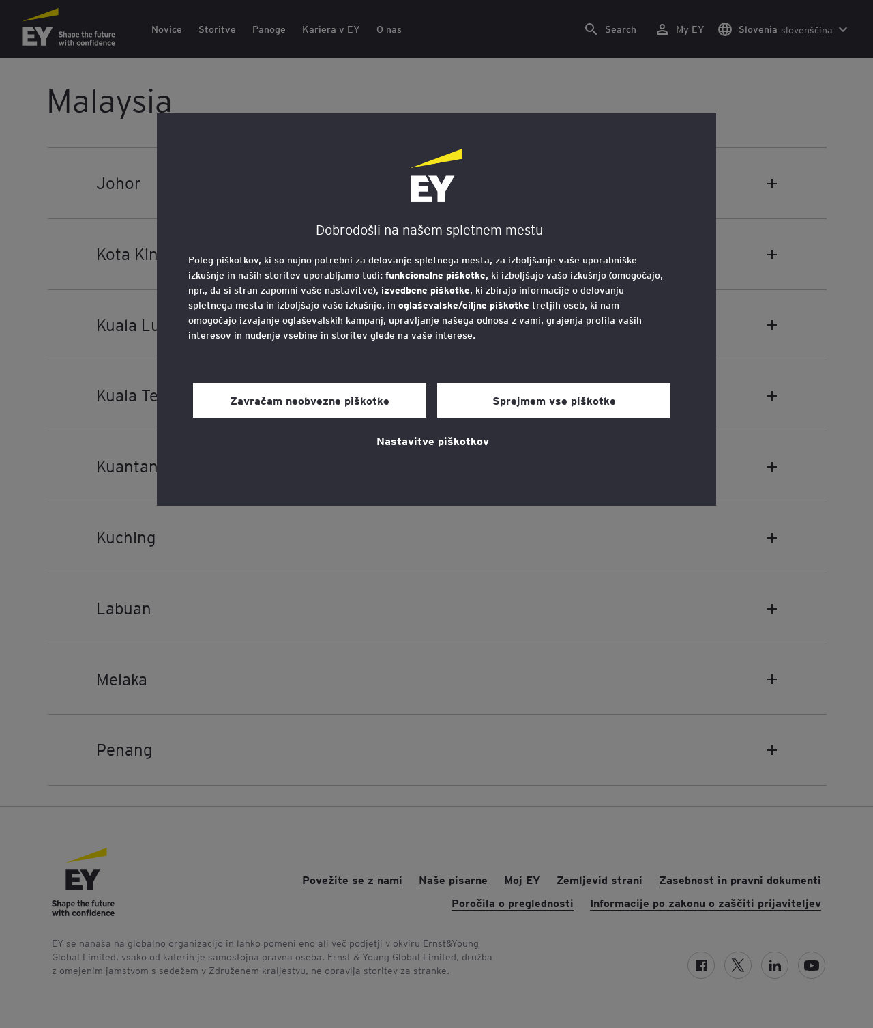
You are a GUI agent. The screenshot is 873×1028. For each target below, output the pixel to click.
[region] (436, 309)
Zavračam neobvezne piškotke (309, 400)
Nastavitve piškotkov (432, 440)
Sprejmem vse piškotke (554, 400)
